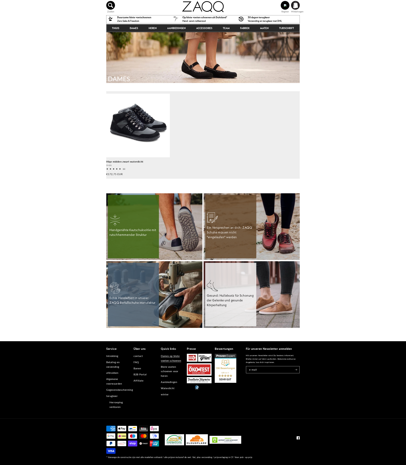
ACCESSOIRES (204, 28)
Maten (264, 28)
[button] (110, 5)
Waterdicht (167, 388)
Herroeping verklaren (116, 404)
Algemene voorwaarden (114, 381)
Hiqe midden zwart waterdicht (124, 161)
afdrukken (112, 372)
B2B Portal (140, 374)
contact (138, 355)
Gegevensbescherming (119, 389)
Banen (137, 368)
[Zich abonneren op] (296, 369)
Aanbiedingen (176, 28)
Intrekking (112, 355)
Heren (153, 28)
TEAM (226, 28)
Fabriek (245, 28)
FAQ (136, 362)
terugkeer (112, 395)
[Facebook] (298, 438)
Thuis (115, 28)
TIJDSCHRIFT (286, 28)
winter (165, 394)
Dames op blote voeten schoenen (171, 358)
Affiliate (138, 380)
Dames (134, 28)
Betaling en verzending (113, 364)
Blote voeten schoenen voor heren (169, 371)
